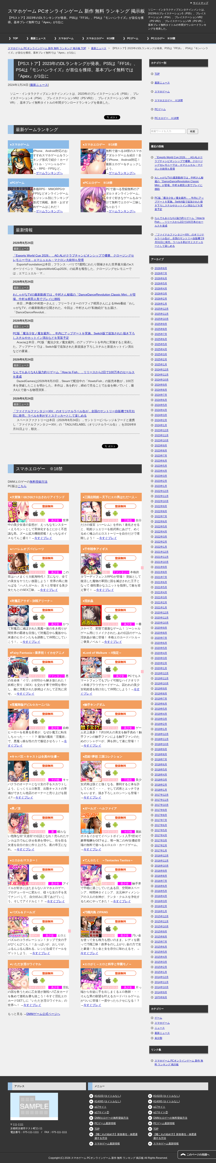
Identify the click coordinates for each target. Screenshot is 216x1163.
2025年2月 (161, 359)
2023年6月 (161, 460)
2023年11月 (162, 435)
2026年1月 (161, 303)
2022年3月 (161, 536)
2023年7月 (161, 455)
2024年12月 (162, 369)
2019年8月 (161, 693)
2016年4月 (161, 896)
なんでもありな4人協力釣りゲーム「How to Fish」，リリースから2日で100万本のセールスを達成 (180, 222)
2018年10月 (162, 744)
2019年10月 (162, 683)
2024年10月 (162, 379)
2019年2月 (161, 724)
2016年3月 (161, 901)
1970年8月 (161, 997)
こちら (22, 486)
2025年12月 (162, 308)
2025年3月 (161, 354)
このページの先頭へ (198, 1154)
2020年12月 (162, 612)
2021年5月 (161, 587)
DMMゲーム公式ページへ (43, 1014)
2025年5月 (161, 344)
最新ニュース (38, 38)
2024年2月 (161, 420)
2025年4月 (161, 349)
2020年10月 (162, 622)
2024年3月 (161, 415)
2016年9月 (161, 870)
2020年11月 (162, 617)
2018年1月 (161, 789)
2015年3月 (161, 961)
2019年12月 (162, 673)
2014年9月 (161, 992)
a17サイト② (101, 1112)
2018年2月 (161, 784)
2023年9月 (161, 445)
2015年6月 (161, 946)
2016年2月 (161, 906)
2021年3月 (161, 597)
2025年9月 (161, 324)
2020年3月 (161, 658)
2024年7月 (161, 394)
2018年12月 (162, 734)
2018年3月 (161, 779)
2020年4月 (161, 653)
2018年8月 (161, 754)
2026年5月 (161, 283)
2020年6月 (161, 643)
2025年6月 (161, 339)
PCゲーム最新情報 (105, 1123)
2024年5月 (161, 405)
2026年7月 (161, 273)
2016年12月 (162, 855)
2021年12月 (162, 551)
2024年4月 (161, 410)
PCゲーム (132, 38)
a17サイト (100, 1106)
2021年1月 (161, 607)
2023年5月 (161, 465)
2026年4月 (161, 288)
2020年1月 (161, 668)
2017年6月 (161, 825)
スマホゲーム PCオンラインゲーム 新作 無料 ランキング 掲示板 (76, 11)
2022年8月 (161, 511)
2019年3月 (161, 718)
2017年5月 (161, 830)
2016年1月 (161, 911)
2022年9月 (161, 506)
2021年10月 (162, 562)
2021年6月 (161, 582)
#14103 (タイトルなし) (107, 1095)
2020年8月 (161, 632)
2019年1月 (161, 729)
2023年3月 (161, 475)
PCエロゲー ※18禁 (163, 38)
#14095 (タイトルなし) (107, 1101)
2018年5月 (161, 769)
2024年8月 (161, 389)
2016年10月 (162, 865)
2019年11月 (162, 678)
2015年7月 (161, 941)
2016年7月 (161, 880)
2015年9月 (161, 931)
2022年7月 (161, 516)
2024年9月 (161, 384)
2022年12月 (162, 491)
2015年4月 (161, 956)
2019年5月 (161, 708)
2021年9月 (161, 567)
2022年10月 (162, 501)
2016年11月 (162, 860)
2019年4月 (161, 713)
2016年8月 (161, 875)
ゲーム (158, 1017)
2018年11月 (162, 739)
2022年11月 (162, 496)
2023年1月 (161, 486)
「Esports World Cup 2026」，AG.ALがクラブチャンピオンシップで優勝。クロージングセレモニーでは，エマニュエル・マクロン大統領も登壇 (179, 163)
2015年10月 (162, 926)
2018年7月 (161, 759)
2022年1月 (161, 546)
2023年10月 (162, 440)
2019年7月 (161, 698)
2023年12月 (162, 430)
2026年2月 (161, 298)
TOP (15, 38)
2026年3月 (161, 293)
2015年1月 (161, 972)
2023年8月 (161, 450)
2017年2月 (161, 845)
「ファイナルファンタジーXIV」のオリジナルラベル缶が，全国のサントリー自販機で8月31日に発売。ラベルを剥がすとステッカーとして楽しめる (179, 240)
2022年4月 (161, 531)
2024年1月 (161, 425)
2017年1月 (161, 850)
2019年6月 (161, 703)
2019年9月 (161, 688)
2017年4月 (161, 835)
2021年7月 (161, 577)
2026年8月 (161, 268)
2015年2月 (161, 967)
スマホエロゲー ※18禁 (100, 38)
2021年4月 (161, 592)
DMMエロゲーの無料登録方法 (111, 1117)
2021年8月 (161, 572)
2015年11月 (162, 921)
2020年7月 (161, 637)
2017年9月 (161, 810)
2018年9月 (161, 749)
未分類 (158, 1038)
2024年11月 (162, 374)
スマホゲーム (66, 38)
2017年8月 (161, 815)
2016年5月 (161, 891)
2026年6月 (161, 278)
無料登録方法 (38, 481)
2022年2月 (161, 541)
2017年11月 (162, 799)
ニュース (160, 1028)
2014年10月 (162, 987)
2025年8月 (161, 329)
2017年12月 (162, 794)
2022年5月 (161, 526)
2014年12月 (162, 977)
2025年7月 (161, 334)
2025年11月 (162, 313)
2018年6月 (161, 764)
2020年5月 (161, 648)
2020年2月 (161, 663)
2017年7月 (161, 820)
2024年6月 (161, 399)
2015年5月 (161, 951)
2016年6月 (161, 886)
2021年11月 (162, 556)
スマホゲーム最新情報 (107, 1143)
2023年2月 (161, 481)
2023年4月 (161, 470)
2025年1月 (161, 364)
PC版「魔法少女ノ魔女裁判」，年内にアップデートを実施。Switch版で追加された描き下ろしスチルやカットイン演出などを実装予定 (179, 203)
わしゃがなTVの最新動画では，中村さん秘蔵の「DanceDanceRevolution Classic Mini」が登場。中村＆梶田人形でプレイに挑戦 (179, 183)
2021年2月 (161, 602)
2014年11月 (162, 982)
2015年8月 (161, 936)
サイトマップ (200, 2)
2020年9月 (161, 627)
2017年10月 (162, 805)
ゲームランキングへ (49, 173)
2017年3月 (161, 840)
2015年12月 (162, 916)
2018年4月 (161, 774)
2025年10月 (162, 318)
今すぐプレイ (43, 538)
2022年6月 (161, 521)
